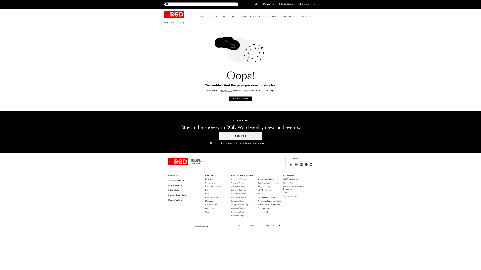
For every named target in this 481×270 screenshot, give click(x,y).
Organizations (210, 208)
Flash (207, 194)
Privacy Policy (174, 190)
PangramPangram (290, 197)
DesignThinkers (175, 200)
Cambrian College (238, 183)
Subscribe (240, 136)
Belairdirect (209, 179)
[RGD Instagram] (291, 164)
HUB (285, 193)
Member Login (308, 5)
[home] (174, 14)
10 (186, 23)
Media (207, 212)
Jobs (256, 4)
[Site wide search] (201, 4)
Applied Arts (288, 183)
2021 (175, 23)
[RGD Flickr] (311, 164)
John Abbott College (266, 179)
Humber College (237, 216)
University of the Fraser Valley (269, 201)
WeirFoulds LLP (211, 205)
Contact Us (173, 175)
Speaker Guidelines (177, 195)
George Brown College (240, 205)
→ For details (263, 212)
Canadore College (238, 187)
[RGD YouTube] (296, 164)
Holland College (237, 212)
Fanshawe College (238, 201)
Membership (268, 4)
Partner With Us (175, 185)
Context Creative (211, 183)
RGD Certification (286, 4)
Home (167, 23)
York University (264, 208)
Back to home (240, 99)
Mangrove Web (211, 197)
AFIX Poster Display (290, 179)
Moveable (209, 201)
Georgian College (238, 208)
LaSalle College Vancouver (268, 183)
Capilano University (238, 190)
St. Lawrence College (266, 197)
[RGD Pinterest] (306, 164)
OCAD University (265, 190)
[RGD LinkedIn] (301, 164)
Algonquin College (238, 179)
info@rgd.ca (226, 91)
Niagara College (264, 187)
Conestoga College (238, 197)
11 (181, 23)
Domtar (208, 190)
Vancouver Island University (269, 205)
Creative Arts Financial (213, 187)
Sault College (263, 194)
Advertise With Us (176, 180)
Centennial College (238, 194)
